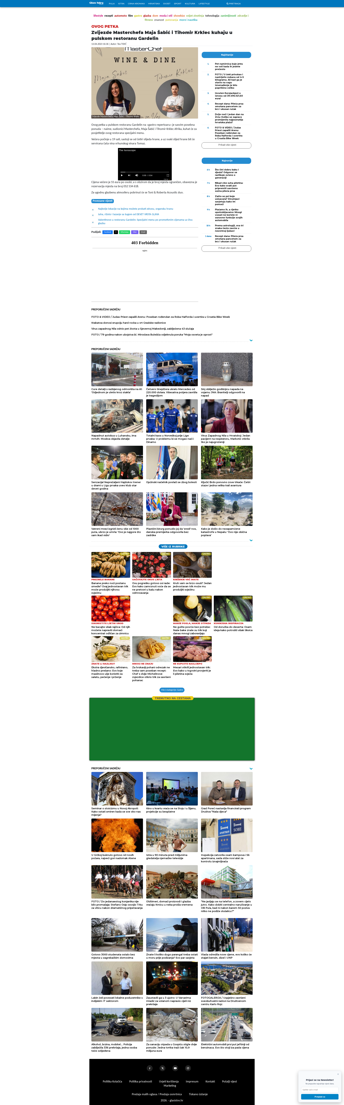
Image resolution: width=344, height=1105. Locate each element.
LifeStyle (204, 3)
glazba (147, 15)
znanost (159, 20)
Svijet (167, 3)
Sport (177, 3)
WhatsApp (124, 232)
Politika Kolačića (113, 1081)
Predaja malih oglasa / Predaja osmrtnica (157, 1094)
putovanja (171, 20)
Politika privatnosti (140, 1081)
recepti (108, 15)
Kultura (190, 3)
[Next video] (129, 175)
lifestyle (98, 15)
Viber (135, 232)
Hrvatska (154, 3)
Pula (112, 3)
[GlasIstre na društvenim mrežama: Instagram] (191, 1068)
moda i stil (166, 15)
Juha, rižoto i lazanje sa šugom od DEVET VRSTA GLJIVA (128, 214)
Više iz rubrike (173, 546)
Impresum (192, 1081)
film (130, 15)
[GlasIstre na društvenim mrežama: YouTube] (178, 1068)
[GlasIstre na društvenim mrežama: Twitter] (166, 1068)
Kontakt (211, 1081)
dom (155, 15)
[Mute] (137, 175)
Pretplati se (320, 1097)
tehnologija (212, 15)
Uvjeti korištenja (169, 1081)
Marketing (170, 1085)
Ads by (166, 179)
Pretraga (235, 3)
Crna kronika (136, 3)
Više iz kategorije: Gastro (172, 690)
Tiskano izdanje (198, 1094)
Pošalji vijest (229, 1081)
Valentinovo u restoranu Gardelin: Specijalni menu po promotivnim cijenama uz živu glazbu (145, 222)
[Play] (122, 175)
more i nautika (188, 20)
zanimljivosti (228, 15)
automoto (120, 15)
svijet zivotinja (195, 15)
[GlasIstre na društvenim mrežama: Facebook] (153, 1068)
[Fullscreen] (168, 175)
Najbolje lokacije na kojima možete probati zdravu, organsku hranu (135, 209)
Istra (121, 3)
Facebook (107, 232)
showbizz (179, 15)
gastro (138, 15)
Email (143, 232)
